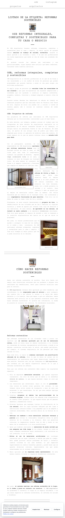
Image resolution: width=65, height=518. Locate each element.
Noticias (32, 31)
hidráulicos (44, 211)
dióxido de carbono (17, 379)
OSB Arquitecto (51, 488)
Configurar (57, 509)
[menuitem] (14, 2)
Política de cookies (8, 514)
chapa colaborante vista (16, 157)
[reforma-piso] (32, 261)
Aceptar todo (36, 509)
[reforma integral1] (32, 26)
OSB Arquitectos (15, 290)
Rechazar (46, 509)
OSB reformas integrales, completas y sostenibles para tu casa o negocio (32, 37)
